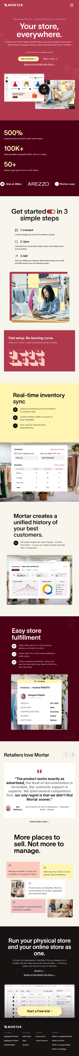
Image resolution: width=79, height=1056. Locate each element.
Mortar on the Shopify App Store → (39, 64)
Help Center (27, 1036)
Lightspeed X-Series (11, 1041)
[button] (71, 5)
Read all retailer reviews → (39, 821)
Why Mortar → (39, 971)
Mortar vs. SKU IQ (58, 1041)
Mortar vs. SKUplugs (59, 1049)
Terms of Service (42, 1041)
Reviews (26, 1045)
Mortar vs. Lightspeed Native (62, 1036)
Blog (24, 1041)
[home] (13, 5)
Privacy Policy (40, 1036)
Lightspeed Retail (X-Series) (43, 19)
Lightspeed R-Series (11, 1036)
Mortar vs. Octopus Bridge (61, 1045)
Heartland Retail (60, 19)
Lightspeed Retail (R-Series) (22, 19)
